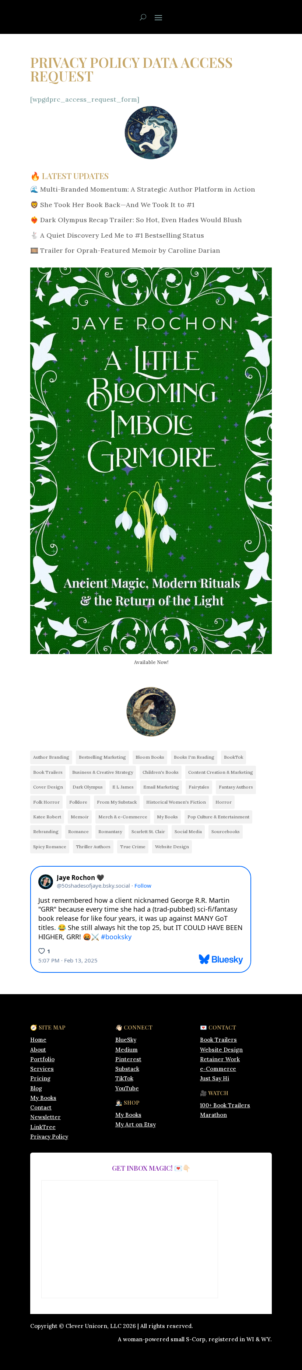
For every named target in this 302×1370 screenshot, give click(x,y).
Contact (41, 1107)
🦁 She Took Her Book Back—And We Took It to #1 (112, 204)
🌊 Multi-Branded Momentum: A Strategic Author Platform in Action (142, 189)
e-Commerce (218, 1068)
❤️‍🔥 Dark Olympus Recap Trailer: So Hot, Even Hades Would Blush (136, 220)
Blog (36, 1088)
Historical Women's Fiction (176, 802)
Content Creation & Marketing (220, 772)
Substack (127, 1068)
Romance (78, 831)
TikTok (124, 1078)
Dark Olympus (88, 787)
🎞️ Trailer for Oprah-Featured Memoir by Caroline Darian (125, 250)
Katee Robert (47, 816)
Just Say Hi (214, 1078)
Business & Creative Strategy (102, 772)
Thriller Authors (93, 846)
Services (42, 1068)
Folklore (78, 802)
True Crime (132, 846)
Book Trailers (48, 772)
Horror (223, 802)
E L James (123, 787)
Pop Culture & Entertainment (218, 816)
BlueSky (125, 1039)
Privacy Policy (49, 1136)
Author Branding (51, 757)
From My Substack (117, 802)
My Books (167, 816)
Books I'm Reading (194, 757)
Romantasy (110, 831)
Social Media (188, 831)
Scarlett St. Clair (148, 831)
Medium (126, 1049)
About (38, 1049)
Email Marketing (161, 787)
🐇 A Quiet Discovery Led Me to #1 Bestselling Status (117, 235)
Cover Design (48, 787)
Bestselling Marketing (102, 757)
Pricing (40, 1078)
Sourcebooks (225, 831)
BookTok (233, 757)
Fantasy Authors (236, 787)
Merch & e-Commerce (122, 816)
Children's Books (161, 772)
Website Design (172, 846)
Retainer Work (220, 1059)
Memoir (80, 816)
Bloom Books (150, 757)
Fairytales (199, 787)
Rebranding (46, 831)
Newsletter (45, 1117)
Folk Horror (46, 802)
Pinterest (128, 1059)
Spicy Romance (49, 846)
